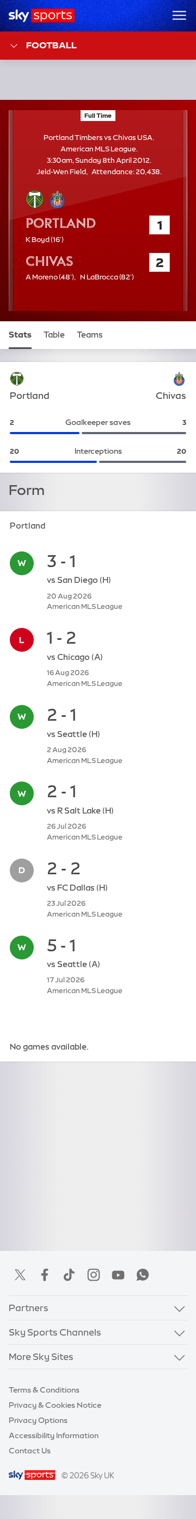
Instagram (93, 1275)
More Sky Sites (41, 1356)
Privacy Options (38, 1420)
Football (51, 45)
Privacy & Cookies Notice (55, 1405)
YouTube (118, 1275)
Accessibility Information (54, 1435)
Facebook (44, 1275)
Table (54, 335)
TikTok (69, 1275)
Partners (28, 1307)
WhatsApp (142, 1275)
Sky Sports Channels (55, 1332)
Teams (90, 335)
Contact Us (30, 1450)
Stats (20, 335)
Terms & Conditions (44, 1390)
